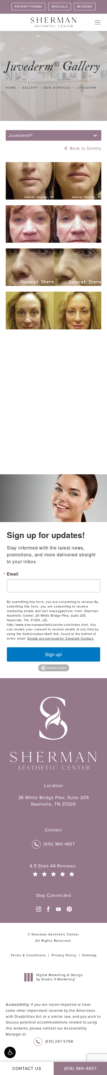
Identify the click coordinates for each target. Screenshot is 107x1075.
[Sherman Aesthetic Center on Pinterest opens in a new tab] (69, 909)
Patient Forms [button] (28, 6)
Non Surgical (57, 87)
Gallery (30, 87)
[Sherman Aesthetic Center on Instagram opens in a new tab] (38, 909)
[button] (10, 1052)
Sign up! (53, 654)
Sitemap (89, 955)
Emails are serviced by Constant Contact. (60, 638)
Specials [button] (59, 6)
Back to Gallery (84, 148)
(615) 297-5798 (59, 1041)
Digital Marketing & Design (59, 977)
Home (11, 87)
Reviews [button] (84, 6)
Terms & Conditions (28, 955)
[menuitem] (38, 909)
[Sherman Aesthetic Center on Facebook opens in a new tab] (48, 909)
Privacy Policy (64, 955)
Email (13, 574)
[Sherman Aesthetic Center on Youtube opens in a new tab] (58, 909)
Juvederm (86, 87)
